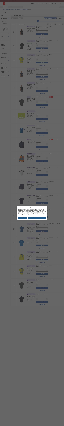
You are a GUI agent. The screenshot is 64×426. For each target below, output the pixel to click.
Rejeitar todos (22, 217)
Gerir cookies (32, 217)
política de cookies (30, 214)
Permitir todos (41, 217)
